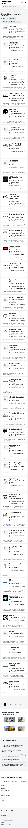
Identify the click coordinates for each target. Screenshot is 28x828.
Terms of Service (4, 817)
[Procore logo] (6, 1)
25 (20, 704)
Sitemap (2, 822)
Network (4, 3)
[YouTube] (12, 810)
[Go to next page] (23, 704)
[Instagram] (9, 810)
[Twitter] (6, 810)
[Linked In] (1, 810)
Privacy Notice (3, 815)
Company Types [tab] (5, 781)
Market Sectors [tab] (14, 781)
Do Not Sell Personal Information (7, 820)
